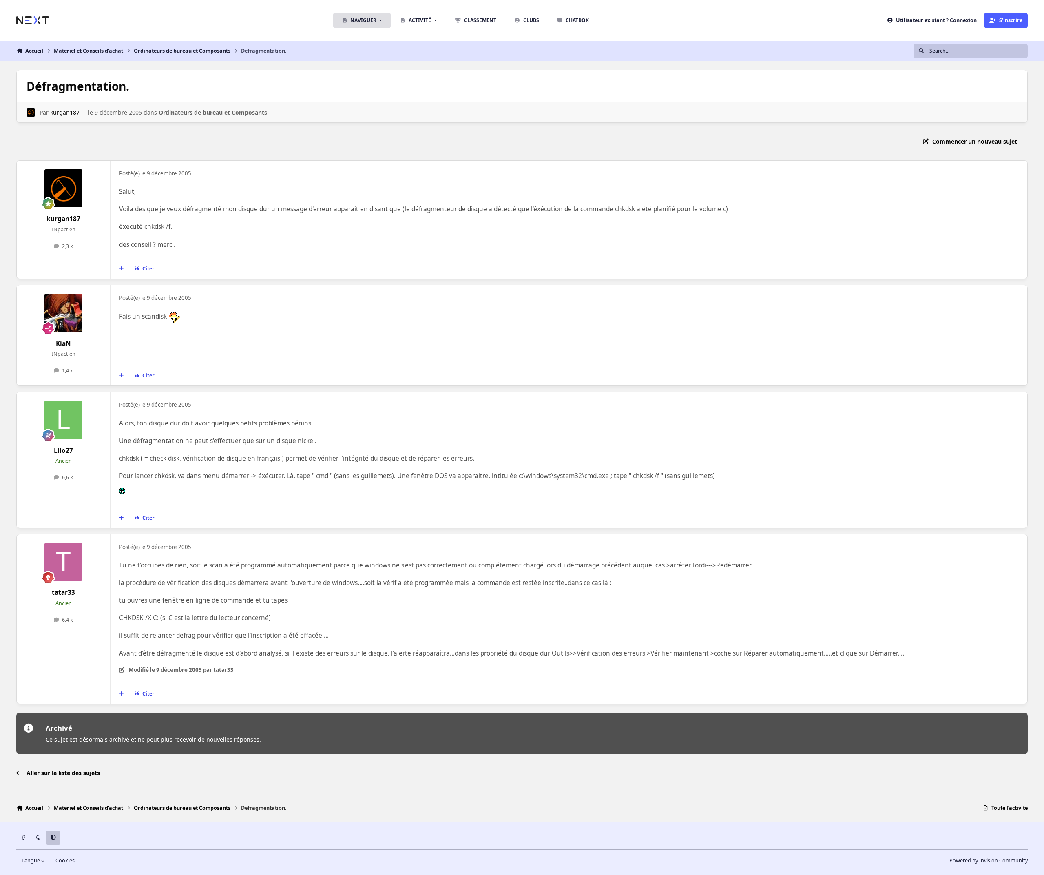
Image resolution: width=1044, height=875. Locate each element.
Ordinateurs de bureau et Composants (213, 112)
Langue (31, 860)
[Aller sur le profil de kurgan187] (31, 112)
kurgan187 (65, 112)
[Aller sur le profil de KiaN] (63, 313)
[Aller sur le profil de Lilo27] (63, 420)
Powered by (988, 860)
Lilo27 (63, 450)
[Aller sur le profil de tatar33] (63, 562)
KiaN (63, 343)
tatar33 (63, 592)
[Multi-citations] (121, 268)
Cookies (65, 860)
